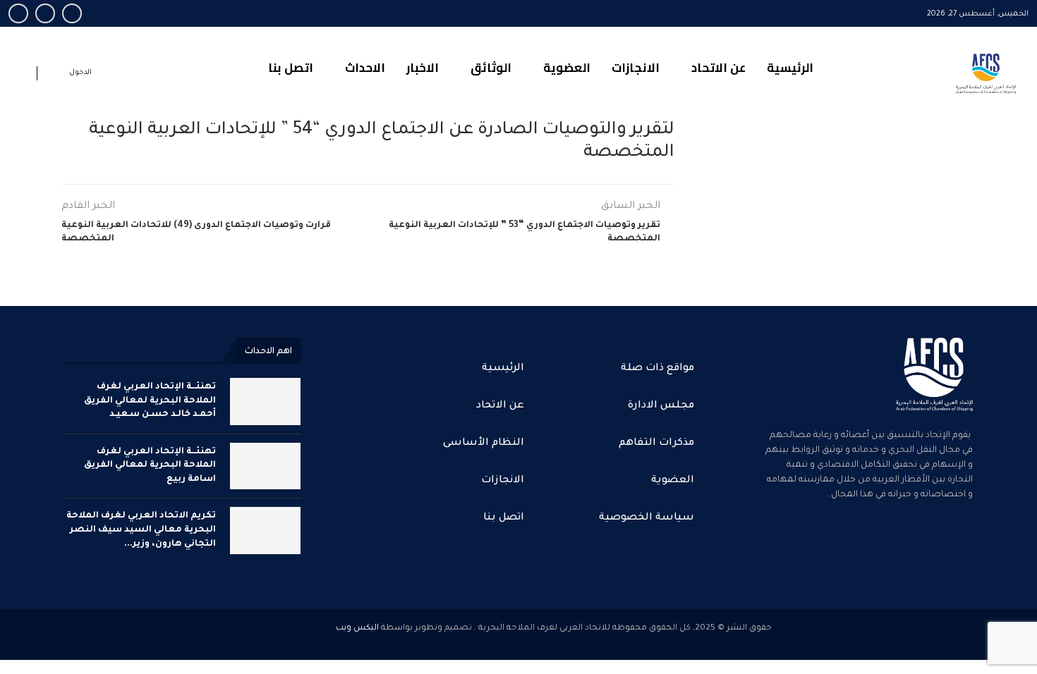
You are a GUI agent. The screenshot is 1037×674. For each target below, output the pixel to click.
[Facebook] (72, 13)
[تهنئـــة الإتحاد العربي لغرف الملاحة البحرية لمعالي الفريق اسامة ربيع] (265, 466)
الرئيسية (790, 67)
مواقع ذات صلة (657, 368)
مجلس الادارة (661, 406)
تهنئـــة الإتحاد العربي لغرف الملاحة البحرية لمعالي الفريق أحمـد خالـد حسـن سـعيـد (150, 400)
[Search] (23, 75)
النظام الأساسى (483, 443)
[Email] (45, 13)
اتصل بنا (290, 67)
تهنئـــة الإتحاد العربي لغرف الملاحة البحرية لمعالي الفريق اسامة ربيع (150, 465)
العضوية (566, 67)
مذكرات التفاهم (656, 443)
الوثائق (491, 67)
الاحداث (365, 67)
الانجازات (636, 67)
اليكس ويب (357, 628)
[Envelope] (865, 552)
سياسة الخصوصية (646, 518)
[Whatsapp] (18, 13)
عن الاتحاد (718, 67)
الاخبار (422, 67)
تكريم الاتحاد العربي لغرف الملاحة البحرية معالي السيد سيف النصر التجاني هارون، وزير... (141, 530)
